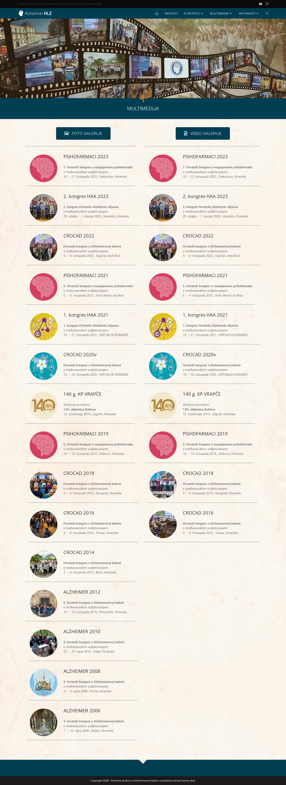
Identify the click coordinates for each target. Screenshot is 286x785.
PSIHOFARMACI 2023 (85, 156)
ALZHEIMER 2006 (81, 710)
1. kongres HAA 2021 (85, 315)
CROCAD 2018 (78, 473)
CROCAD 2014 (78, 552)
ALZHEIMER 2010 (81, 631)
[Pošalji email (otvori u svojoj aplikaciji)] (267, 4)
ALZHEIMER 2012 (81, 592)
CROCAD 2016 (78, 513)
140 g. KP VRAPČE (82, 394)
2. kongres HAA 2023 (85, 196)
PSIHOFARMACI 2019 (85, 433)
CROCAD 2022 (78, 235)
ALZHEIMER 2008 (81, 671)
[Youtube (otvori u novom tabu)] (262, 4)
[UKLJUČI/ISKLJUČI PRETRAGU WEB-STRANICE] (267, 13)
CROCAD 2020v (80, 354)
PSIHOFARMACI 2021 (85, 275)
